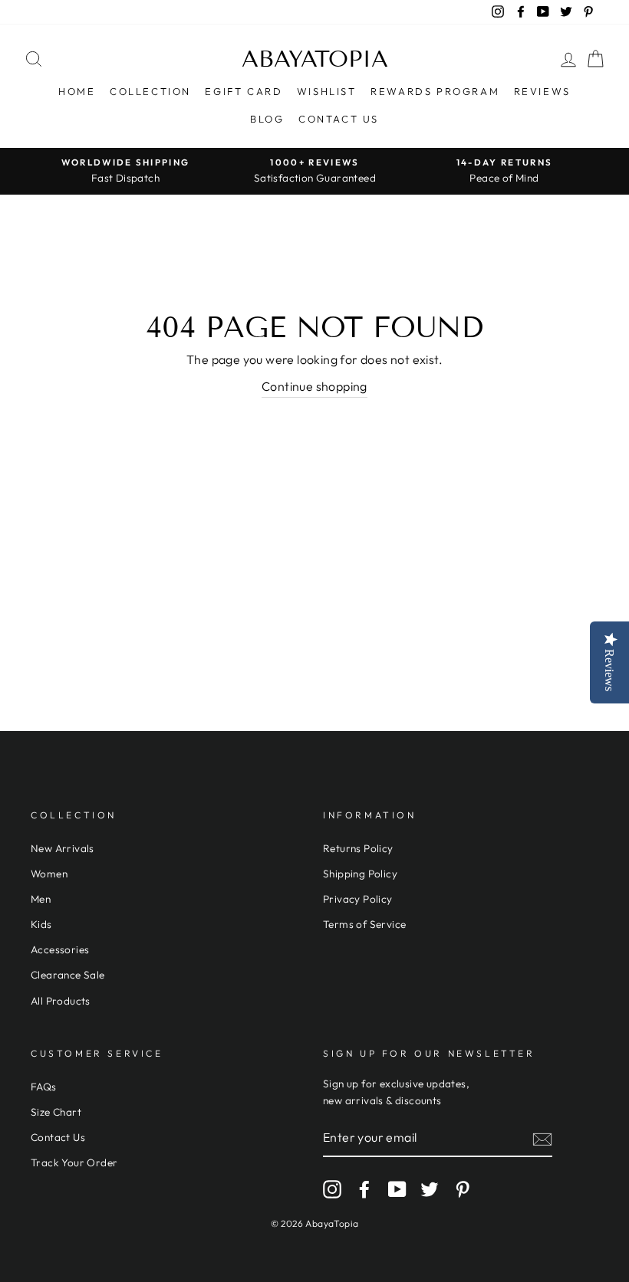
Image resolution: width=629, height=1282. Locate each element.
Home (76, 91)
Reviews (542, 91)
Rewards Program (434, 91)
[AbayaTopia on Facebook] (364, 1189)
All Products (61, 1001)
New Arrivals (62, 848)
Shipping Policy (360, 873)
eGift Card (243, 91)
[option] (125, 171)
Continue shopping (314, 386)
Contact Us (338, 119)
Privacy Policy (358, 899)
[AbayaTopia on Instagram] (332, 1189)
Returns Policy (358, 848)
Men (41, 899)
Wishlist (327, 91)
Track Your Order (74, 1162)
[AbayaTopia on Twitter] (429, 1189)
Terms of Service (364, 924)
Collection (150, 91)
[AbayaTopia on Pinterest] (462, 1189)
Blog (267, 119)
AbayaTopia (315, 59)
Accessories (60, 949)
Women (49, 873)
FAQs (44, 1086)
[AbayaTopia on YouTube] (397, 1189)
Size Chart (56, 1112)
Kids (41, 924)
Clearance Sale (68, 975)
